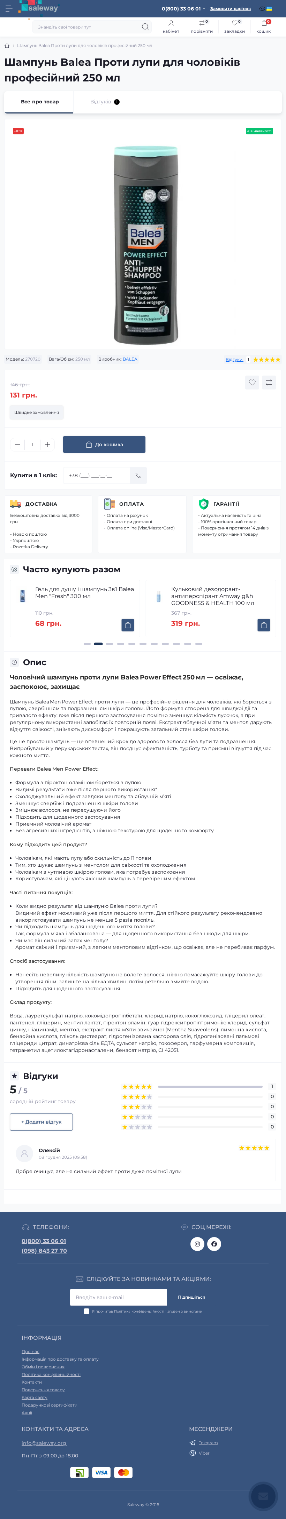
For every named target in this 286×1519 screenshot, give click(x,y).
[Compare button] (269, 382)
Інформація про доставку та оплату (60, 1359)
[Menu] (9, 8)
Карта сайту (34, 1397)
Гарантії (226, 504)
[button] (87, 644)
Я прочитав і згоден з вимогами (147, 1311)
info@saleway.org (44, 1443)
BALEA (130, 359)
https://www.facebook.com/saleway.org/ (214, 1244)
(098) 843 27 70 (44, 1251)
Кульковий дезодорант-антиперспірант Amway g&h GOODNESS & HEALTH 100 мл (76, 596)
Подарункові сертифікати (49, 1405)
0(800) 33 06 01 (44, 1241)
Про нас (30, 1351)
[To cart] (128, 625)
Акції (27, 1412)
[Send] (138, 475)
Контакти (32, 1382)
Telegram (208, 1442)
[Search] (145, 26)
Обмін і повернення (43, 1366)
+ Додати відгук (41, 1122)
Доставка (41, 504)
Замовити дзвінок (230, 8)
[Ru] (262, 9)
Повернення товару (43, 1389)
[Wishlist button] (252, 382)
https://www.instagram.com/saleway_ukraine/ (197, 1244)
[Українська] (269, 9)
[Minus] (17, 444)
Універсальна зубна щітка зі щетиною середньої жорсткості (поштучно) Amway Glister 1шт (217, 596)
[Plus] (47, 444)
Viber (204, 1453)
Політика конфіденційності (139, 1311)
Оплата (131, 504)
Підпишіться (191, 1297)
